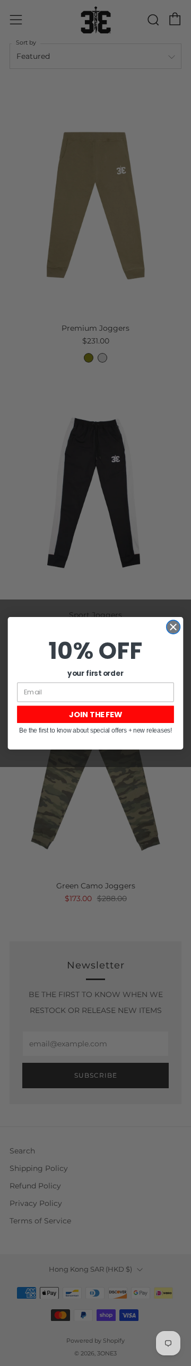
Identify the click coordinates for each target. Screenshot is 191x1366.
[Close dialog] (173, 626)
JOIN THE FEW (95, 714)
